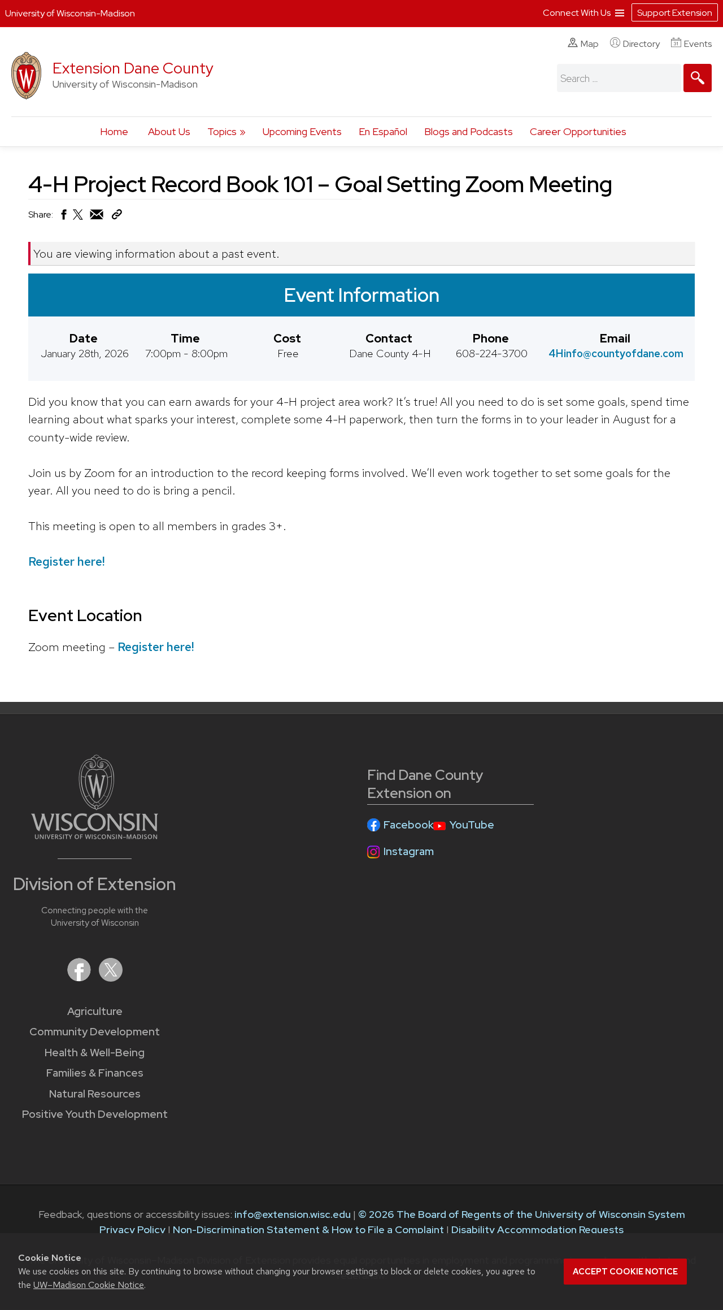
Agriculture (95, 1011)
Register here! (66, 561)
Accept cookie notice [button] (625, 1271)
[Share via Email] (97, 217)
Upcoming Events (302, 131)
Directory (641, 44)
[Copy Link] (116, 217)
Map (590, 44)
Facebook (409, 825)
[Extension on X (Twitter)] (111, 978)
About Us (169, 131)
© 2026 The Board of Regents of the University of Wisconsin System (521, 1214)
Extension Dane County (133, 68)
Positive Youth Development (95, 1114)
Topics (222, 131)
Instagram (409, 851)
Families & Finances (94, 1073)
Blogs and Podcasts (468, 131)
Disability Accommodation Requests (537, 1229)
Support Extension (674, 13)
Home (114, 131)
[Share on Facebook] (63, 217)
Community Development (94, 1032)
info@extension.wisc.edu (292, 1214)
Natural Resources (95, 1094)
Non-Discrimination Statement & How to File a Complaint (308, 1229)
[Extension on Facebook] (80, 978)
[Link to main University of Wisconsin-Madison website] (94, 835)
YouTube (472, 825)
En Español (383, 131)
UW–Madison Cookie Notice (88, 1285)
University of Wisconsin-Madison (70, 13)
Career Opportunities (578, 131)
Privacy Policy (132, 1229)
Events (698, 44)
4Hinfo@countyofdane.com (615, 353)
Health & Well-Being (95, 1053)
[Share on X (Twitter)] (78, 219)
